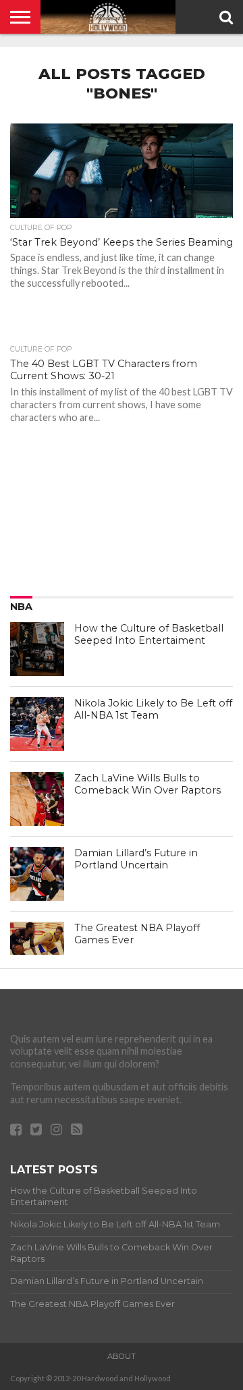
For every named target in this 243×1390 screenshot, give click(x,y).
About (121, 1356)
